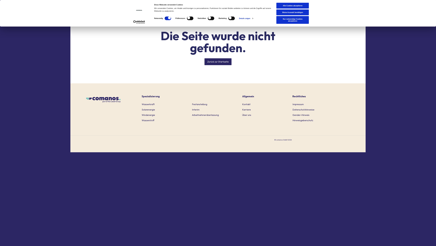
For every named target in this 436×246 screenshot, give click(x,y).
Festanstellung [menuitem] (199, 104)
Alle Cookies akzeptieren (292, 6)
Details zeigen (244, 18)
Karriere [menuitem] (246, 109)
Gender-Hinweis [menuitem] (300, 115)
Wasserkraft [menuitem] (148, 104)
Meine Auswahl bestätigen (292, 12)
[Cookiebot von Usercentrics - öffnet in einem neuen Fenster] (139, 22)
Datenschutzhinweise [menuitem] (303, 109)
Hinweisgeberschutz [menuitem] (302, 120)
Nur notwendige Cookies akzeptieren (292, 20)
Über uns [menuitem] (246, 115)
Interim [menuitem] (195, 109)
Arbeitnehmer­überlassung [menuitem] (205, 115)
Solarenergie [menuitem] (148, 109)
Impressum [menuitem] (298, 104)
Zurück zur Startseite (218, 61)
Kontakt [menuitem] (246, 104)
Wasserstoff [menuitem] (148, 120)
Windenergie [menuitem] (148, 115)
